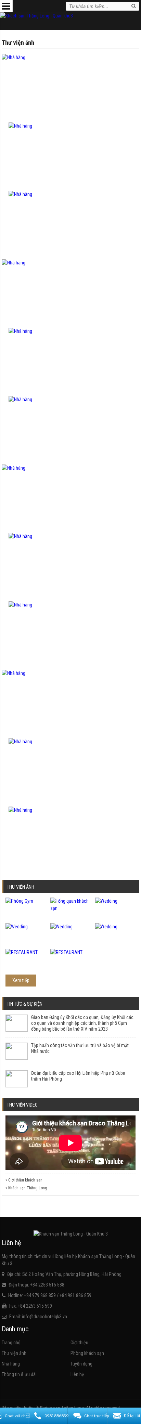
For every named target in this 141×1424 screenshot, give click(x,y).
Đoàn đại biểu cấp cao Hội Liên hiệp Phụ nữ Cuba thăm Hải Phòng (78, 1076)
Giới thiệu (79, 1342)
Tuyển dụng (81, 1364)
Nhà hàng (11, 1364)
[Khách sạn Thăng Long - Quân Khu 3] (36, 15)
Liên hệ (77, 1374)
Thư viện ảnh (14, 1353)
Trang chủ (11, 1342)
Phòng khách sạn (87, 1353)
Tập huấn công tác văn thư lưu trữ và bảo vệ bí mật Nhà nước (80, 1048)
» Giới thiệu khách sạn (23, 1180)
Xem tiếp (20, 980)
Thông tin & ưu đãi (19, 1374)
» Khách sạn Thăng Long (26, 1188)
